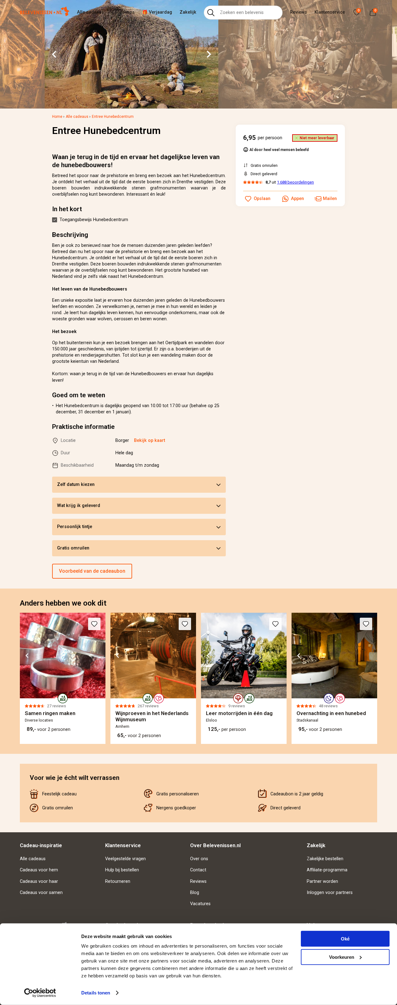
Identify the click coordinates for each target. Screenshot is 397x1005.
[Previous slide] (20, 678)
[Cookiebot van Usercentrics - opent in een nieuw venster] (40, 993)
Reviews (298, 12)
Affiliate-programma (327, 870)
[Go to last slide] (54, 54)
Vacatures (200, 903)
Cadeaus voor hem (39, 870)
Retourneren (117, 881)
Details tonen (95, 992)
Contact (198, 870)
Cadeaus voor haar (39, 881)
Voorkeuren (341, 956)
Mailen (330, 198)
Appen (297, 198)
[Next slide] (208, 54)
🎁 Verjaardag (157, 12)
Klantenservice (329, 12)
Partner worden (322, 881)
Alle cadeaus (90, 12)
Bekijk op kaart (149, 440)
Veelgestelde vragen (125, 858)
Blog (194, 892)
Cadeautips (123, 12)
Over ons (199, 858)
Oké (345, 938)
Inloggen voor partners (330, 892)
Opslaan (262, 198)
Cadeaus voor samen (41, 892)
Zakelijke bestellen (325, 858)
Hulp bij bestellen (122, 870)
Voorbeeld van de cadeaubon (92, 571)
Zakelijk (188, 12)
